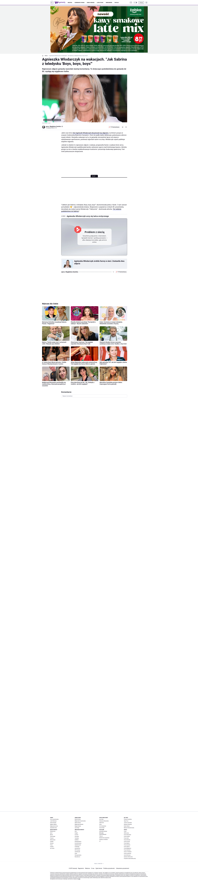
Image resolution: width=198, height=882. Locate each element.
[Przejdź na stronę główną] (52, 3)
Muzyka (70, 2)
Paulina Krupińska (128, 819)
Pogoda (51, 846)
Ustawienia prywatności (122, 868)
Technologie (52, 836)
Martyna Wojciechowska (129, 827)
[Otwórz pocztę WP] (131, 2)
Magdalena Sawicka (55, 126)
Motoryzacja (52, 839)
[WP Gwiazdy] (61, 2)
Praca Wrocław (127, 839)
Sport (51, 833)
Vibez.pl (101, 836)
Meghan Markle (53, 824)
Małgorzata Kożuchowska (80, 821)
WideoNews (109, 2)
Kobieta (51, 841)
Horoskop (77, 836)
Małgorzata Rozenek (79, 824)
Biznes (51, 834)
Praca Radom (127, 843)
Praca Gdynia (127, 846)
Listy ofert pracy (127, 855)
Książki (76, 833)
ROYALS (117, 2)
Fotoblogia (77, 846)
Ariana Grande (53, 822)
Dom (76, 831)
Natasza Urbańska (128, 824)
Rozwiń (93, 176)
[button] (135, 2)
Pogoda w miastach (103, 839)
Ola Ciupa (101, 819)
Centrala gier (77, 851)
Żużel (76, 853)
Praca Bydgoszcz (127, 848)
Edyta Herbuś (127, 826)
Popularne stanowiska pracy (130, 858)
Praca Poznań (127, 841)
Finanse (51, 838)
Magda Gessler (78, 826)
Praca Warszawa (127, 834)
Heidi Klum (101, 822)
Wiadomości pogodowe (104, 837)
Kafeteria (77, 839)
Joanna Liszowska (128, 822)
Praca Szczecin (127, 844)
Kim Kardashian (102, 826)
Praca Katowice (127, 850)
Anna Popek (101, 827)
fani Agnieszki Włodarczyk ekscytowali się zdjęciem (90, 133)
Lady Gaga (77, 827)
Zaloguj (141, 2)
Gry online (52, 848)
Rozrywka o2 (77, 856)
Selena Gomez (78, 822)
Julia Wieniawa (53, 821)
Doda (100, 824)
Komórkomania (78, 843)
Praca (51, 844)
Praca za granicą (127, 853)
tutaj (79, 878)
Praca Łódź (126, 838)
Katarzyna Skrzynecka (104, 821)
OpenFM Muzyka (102, 834)
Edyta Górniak (78, 819)
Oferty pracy (126, 833)
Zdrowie (51, 843)
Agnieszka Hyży (53, 827)
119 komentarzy (114, 127)
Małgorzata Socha (54, 826)
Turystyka (77, 838)
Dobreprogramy (78, 841)
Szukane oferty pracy (128, 856)
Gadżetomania (78, 844)
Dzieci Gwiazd (90, 2)
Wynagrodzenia (78, 855)
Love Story (100, 2)
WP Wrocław (77, 850)
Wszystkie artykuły (103, 831)
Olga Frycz (126, 821)
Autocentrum (77, 848)
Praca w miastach (127, 851)
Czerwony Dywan (79, 2)
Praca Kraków (127, 836)
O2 (99, 841)
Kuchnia (76, 834)
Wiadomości (52, 831)
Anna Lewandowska (54, 819)
